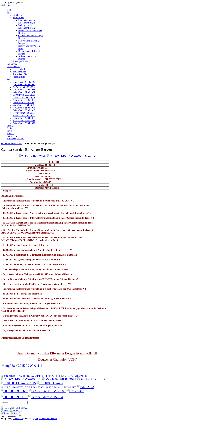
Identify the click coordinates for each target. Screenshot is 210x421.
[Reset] (2, 406)
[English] (15, 408)
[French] (25, 408)
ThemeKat (18, 418)
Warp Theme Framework (46, 418)
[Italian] (5, 410)
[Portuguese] (16, 410)
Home (4, 143)
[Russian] (6, 413)
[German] (6, 408)
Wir (8, 143)
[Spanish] (16, 413)
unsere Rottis (16, 143)
